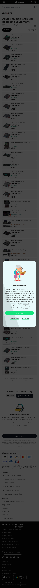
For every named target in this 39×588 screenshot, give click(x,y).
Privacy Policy (22, 323)
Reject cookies (14, 318)
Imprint (15, 323)
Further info (25, 318)
